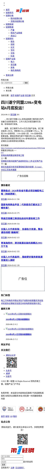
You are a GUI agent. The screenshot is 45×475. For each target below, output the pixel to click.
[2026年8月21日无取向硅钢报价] (20, 329)
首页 (8, 10)
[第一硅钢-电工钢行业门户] (22, 12)
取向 (28, 301)
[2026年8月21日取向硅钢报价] (19, 314)
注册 (12, 468)
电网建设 (10, 155)
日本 (22, 303)
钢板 (12, 303)
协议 (9, 303)
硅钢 (32, 301)
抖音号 (9, 376)
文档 (12, 53)
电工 (3, 301)
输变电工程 (19, 155)
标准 (12, 56)
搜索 (26, 83)
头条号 (9, 371)
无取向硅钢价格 (17, 21)
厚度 (30, 303)
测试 (39, 301)
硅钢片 (34, 303)
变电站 (4, 155)
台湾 (18, 301)
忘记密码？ (20, 468)
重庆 (35, 301)
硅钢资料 (9, 39)
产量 (12, 30)
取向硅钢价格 (16, 18)
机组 (5, 303)
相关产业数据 (16, 33)
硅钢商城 (9, 24)
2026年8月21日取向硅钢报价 (18, 319)
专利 (12, 50)
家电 (12, 67)
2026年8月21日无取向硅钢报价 (19, 334)
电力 (12, 62)
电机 (10, 301)
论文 (12, 47)
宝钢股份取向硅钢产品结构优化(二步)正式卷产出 (21, 161)
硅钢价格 (9, 16)
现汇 (39, 303)
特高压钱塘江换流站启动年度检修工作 (20, 218)
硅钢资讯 (9, 13)
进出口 (13, 36)
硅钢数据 (9, 27)
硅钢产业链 (10, 59)
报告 (12, 42)
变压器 (13, 65)
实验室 (17, 303)
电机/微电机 (16, 70)
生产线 (23, 301)
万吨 (7, 301)
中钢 (14, 301)
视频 (12, 44)
